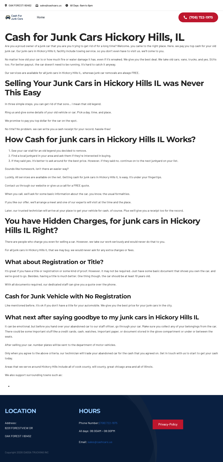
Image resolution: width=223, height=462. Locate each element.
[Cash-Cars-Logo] (14, 15)
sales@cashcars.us (100, 442)
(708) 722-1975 (108, 423)
